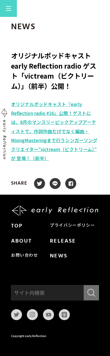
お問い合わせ (24, 255)
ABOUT (21, 241)
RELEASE (63, 241)
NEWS (58, 256)
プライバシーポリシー (72, 225)
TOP (17, 226)
